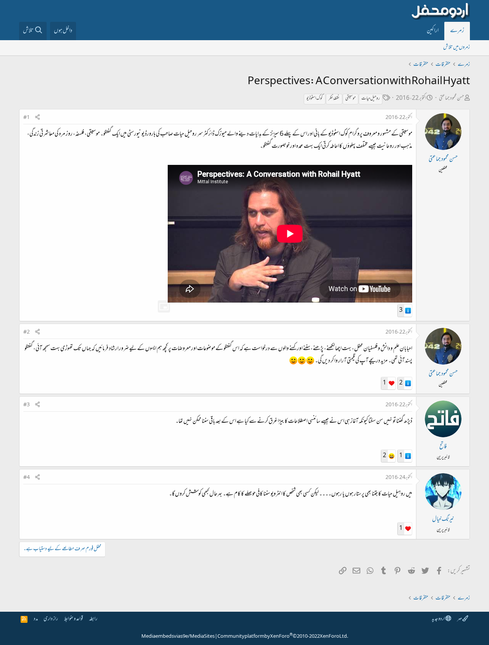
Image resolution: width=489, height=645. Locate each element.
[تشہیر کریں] (37, 118)
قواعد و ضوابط (73, 619)
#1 (26, 117)
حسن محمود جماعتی (451, 98)
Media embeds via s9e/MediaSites (178, 636)
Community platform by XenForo (282, 636)
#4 (26, 477)
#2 (26, 332)
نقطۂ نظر (334, 98)
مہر (459, 619)
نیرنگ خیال (443, 519)
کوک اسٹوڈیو (314, 98)
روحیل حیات (370, 98)
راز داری (51, 619)
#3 (26, 405)
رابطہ (93, 619)
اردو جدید (438, 619)
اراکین (433, 31)
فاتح (443, 447)
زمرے (457, 31)
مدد (36, 619)
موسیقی (350, 98)
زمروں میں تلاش (456, 47)
